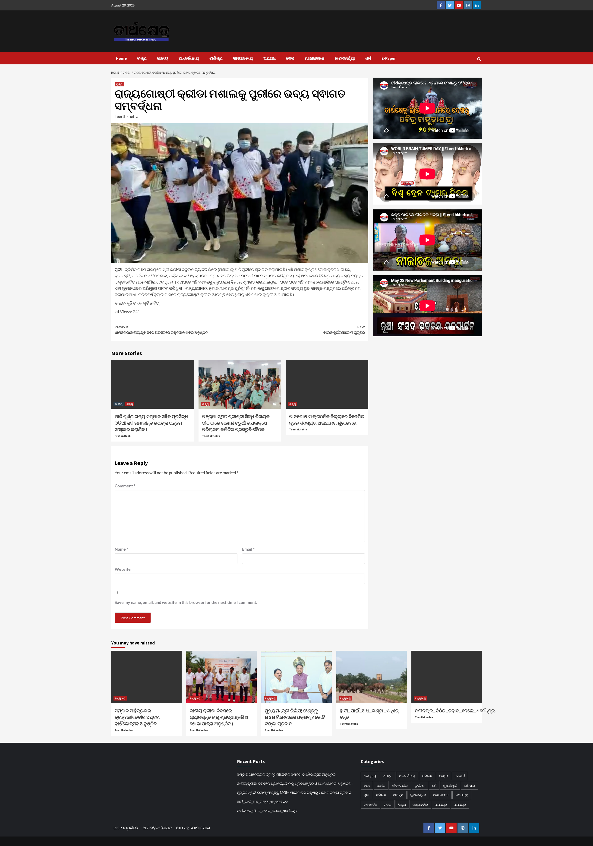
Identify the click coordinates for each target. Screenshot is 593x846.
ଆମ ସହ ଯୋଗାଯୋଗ (193, 827)
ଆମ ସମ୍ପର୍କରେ (126, 827)
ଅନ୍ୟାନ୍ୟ (120, 698)
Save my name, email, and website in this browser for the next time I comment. (186, 602)
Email (248, 549)
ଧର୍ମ (368, 58)
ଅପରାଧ (269, 58)
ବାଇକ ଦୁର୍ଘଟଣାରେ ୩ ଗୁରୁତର (344, 330)
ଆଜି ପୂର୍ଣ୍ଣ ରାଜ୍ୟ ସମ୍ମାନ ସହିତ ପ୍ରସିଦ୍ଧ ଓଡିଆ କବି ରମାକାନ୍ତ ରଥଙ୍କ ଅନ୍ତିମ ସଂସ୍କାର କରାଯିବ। (151, 423)
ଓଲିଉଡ (427, 776)
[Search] (479, 59)
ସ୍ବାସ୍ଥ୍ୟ (441, 804)
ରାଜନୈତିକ (370, 804)
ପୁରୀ (366, 795)
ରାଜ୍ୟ (142, 58)
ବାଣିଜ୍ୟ (216, 58)
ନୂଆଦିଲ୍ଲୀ (450, 785)
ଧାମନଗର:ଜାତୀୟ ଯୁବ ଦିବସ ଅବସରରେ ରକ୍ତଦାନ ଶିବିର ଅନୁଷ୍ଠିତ (161, 330)
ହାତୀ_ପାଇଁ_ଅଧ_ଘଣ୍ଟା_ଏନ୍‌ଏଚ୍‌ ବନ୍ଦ (262, 801)
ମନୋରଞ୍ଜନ (314, 58)
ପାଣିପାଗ (469, 785)
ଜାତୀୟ (162, 58)
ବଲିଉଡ (381, 795)
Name (121, 549)
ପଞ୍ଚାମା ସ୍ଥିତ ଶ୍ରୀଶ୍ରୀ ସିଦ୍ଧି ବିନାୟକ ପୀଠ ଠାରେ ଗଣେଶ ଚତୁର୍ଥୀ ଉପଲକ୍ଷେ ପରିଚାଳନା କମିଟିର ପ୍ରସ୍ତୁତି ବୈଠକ (236, 423)
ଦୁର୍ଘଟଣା (420, 785)
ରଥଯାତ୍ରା (461, 795)
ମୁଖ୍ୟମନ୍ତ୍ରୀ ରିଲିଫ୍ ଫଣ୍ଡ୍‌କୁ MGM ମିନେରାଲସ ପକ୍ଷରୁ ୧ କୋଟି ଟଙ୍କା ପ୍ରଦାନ (295, 717)
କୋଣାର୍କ (460, 776)
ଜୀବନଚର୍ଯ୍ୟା (345, 58)
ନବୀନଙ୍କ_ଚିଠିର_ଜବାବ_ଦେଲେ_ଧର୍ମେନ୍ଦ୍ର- (455, 710)
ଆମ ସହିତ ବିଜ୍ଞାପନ (157, 827)
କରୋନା (443, 776)
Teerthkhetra (126, 116)
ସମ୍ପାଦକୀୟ (243, 58)
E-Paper (389, 58)
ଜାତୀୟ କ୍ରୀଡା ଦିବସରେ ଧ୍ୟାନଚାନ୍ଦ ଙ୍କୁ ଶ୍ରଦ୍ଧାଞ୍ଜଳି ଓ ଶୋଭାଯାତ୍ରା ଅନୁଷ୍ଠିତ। (219, 717)
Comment (125, 485)
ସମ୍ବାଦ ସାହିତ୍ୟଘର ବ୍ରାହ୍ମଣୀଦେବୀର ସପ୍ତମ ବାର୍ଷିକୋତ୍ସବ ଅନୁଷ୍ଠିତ (137, 717)
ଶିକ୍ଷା (402, 804)
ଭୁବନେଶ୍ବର (418, 795)
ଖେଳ (290, 58)
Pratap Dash (123, 436)
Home (121, 58)
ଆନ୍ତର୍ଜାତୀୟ (189, 58)
